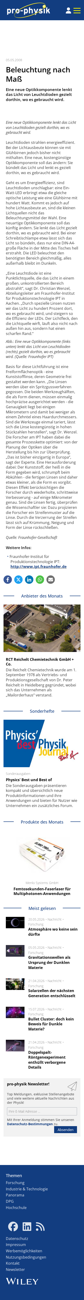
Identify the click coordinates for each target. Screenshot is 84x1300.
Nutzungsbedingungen (26, 1257)
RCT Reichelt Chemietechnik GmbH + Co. (40, 662)
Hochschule (16, 1207)
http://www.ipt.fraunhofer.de (38, 566)
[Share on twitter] (18, 579)
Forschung (35, 924)
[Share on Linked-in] (29, 579)
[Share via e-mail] (50, 579)
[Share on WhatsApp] (40, 579)
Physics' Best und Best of (29, 779)
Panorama (15, 1195)
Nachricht (55, 919)
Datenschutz (17, 1238)
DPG (10, 1201)
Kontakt (13, 1263)
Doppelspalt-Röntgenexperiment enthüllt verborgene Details (47, 1060)
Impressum (16, 1244)
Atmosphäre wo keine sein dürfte (53, 932)
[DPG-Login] (68, 10)
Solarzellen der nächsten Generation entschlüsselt (51, 993)
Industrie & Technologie (27, 1189)
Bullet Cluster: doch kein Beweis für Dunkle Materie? (51, 1024)
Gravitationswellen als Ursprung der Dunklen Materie (49, 962)
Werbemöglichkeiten (24, 1250)
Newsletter (15, 1269)
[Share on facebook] (8, 579)
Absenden (66, 1129)
